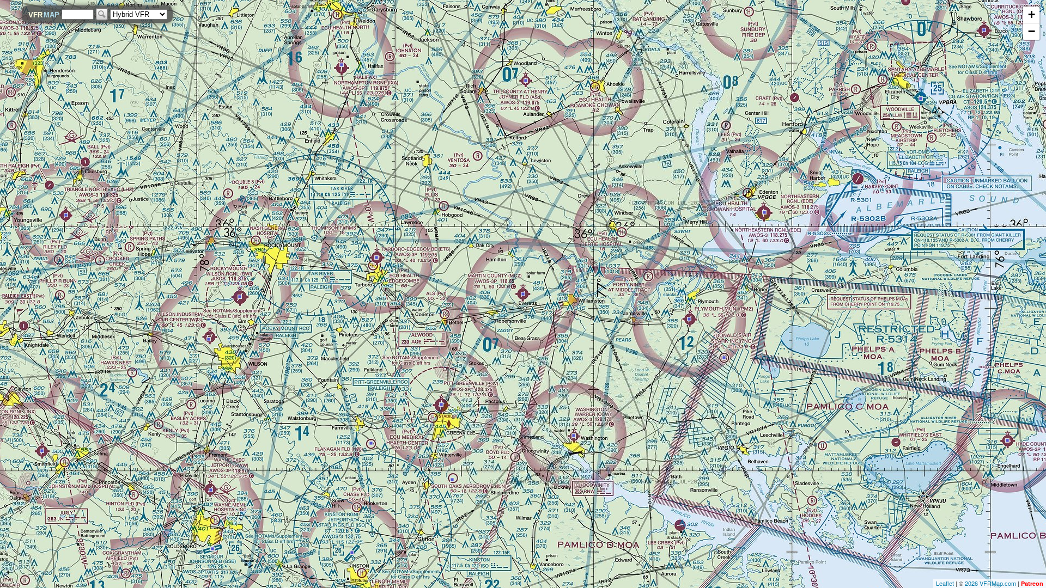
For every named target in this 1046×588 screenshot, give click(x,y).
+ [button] (1031, 14)
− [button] (1031, 31)
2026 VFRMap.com (990, 583)
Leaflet (945, 583)
